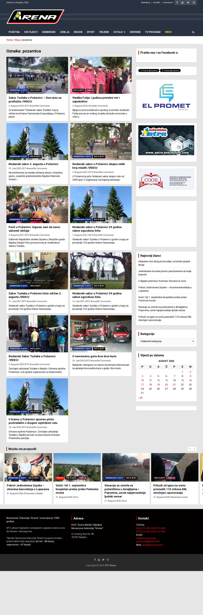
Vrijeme (104, 32)
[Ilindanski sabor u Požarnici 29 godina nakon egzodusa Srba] (101, 204)
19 (158, 384)
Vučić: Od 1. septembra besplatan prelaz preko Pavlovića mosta (77, 489)
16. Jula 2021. (78, 301)
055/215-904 (158, 528)
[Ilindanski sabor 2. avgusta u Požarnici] (37, 141)
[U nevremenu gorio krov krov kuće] (101, 333)
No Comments (43, 106)
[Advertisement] (166, 224)
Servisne (135, 32)
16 (190, 380)
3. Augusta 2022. (16, 106)
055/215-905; (143, 531)
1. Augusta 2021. (80, 235)
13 (166, 380)
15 (182, 380)
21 (174, 384)
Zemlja (64, 32)
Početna (14, 32)
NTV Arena (30, 106)
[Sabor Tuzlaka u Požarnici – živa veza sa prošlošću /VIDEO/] (37, 75)
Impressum (168, 2)
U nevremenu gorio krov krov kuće (94, 356)
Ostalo (118, 32)
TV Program (152, 32)
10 (142, 380)
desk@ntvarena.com (152, 544)
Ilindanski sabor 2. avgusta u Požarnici (33, 164)
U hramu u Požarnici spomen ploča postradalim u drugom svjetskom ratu (33, 421)
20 (166, 384)
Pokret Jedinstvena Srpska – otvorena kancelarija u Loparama (28, 487)
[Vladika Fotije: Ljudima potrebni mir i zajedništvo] (101, 75)
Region (78, 32)
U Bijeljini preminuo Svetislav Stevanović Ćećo (162, 281)
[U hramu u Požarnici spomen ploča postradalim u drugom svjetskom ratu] (37, 396)
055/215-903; (143, 528)
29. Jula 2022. (15, 168)
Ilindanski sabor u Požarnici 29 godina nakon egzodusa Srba (97, 229)
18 (150, 384)
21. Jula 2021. (15, 301)
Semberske (49, 32)
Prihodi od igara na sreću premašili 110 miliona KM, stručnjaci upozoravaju (170, 489)
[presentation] (190, 449)
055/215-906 (158, 531)
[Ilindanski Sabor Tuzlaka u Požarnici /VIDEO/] (37, 333)
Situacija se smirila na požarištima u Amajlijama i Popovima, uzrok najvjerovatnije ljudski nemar (125, 491)
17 (142, 384)
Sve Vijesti (31, 32)
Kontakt (156, 2)
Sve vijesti (35, 90)
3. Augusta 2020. (16, 364)
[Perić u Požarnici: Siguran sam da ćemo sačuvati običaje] (37, 204)
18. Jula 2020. (15, 427)
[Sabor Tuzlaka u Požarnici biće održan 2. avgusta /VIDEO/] (37, 270)
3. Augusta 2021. (80, 172)
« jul (140, 397)
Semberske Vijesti (18, 90)
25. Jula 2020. (78, 360)
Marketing (145, 2)
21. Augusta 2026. (15, 493)
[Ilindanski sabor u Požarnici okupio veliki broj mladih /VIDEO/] (101, 141)
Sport (91, 32)
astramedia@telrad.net (147, 541)
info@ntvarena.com (146, 538)
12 (158, 380)
